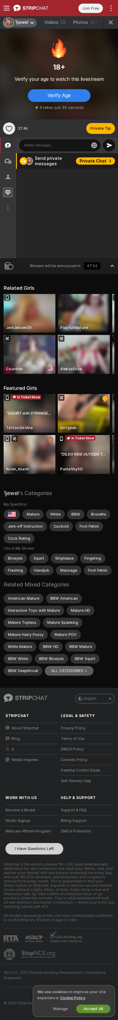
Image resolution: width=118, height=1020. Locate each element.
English (90, 698)
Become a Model (20, 810)
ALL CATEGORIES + (69, 670)
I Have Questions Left (34, 848)
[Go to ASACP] (34, 939)
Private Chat (93, 161)
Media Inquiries (25, 760)
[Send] (109, 145)
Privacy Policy (73, 728)
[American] (12, 514)
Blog (15, 739)
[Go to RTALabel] (12, 939)
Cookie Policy (72, 998)
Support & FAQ (74, 810)
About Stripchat (25, 728)
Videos (55, 22)
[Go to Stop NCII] (39, 954)
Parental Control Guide (80, 770)
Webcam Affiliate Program (28, 831)
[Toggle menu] (6, 8)
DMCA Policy (72, 749)
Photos (85, 22)
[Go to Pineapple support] (10, 954)
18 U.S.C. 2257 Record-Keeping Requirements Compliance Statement (55, 975)
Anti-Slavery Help (76, 781)
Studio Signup (17, 821)
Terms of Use (72, 739)
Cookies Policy (74, 760)
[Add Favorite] (9, 128)
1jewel (11, 493)
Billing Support (74, 821)
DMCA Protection (76, 831)
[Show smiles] (94, 145)
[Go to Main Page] (36, 8)
